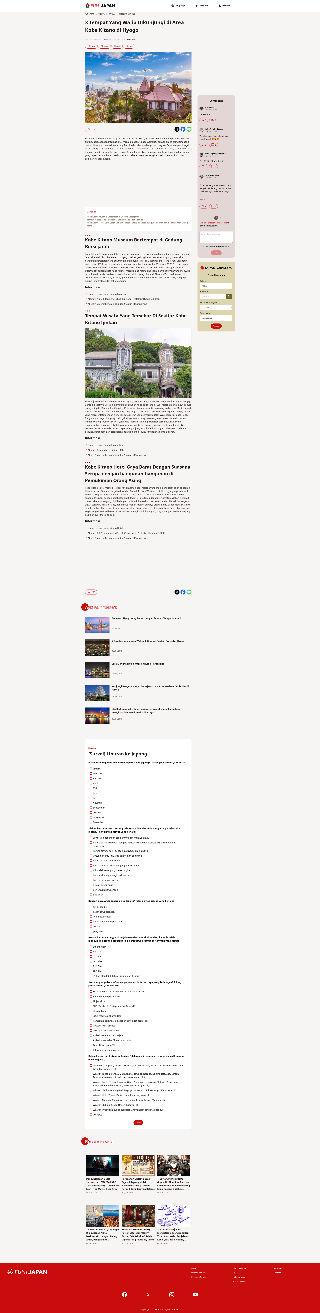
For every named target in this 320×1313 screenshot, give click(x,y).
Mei (95, 788)
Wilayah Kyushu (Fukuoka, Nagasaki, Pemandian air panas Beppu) (128, 1110)
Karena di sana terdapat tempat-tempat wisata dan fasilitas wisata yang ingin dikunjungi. (134, 844)
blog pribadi (99, 1011)
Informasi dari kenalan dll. (107, 1050)
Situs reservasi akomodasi (107, 1016)
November (98, 817)
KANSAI (111, 14)
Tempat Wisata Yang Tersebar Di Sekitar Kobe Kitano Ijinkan (115, 219)
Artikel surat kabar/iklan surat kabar (112, 1040)
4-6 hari (97, 951)
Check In (204, 291)
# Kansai (104, 46)
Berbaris (97, 778)
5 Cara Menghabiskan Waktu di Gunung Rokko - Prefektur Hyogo (148, 641)
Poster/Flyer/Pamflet (104, 1025)
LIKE (93, 129)
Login (202, 222)
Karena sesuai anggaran (105, 880)
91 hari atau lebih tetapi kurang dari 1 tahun (116, 976)
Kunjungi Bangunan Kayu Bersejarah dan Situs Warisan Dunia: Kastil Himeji (150, 688)
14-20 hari (98, 961)
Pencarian (216, 326)
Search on (205, 313)
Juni (95, 793)
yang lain (98, 931)
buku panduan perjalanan (106, 1030)
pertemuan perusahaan (105, 890)
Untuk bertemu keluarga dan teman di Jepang (117, 856)
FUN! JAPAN (89, 14)
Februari (97, 773)
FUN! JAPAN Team (129, 39)
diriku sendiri (100, 907)
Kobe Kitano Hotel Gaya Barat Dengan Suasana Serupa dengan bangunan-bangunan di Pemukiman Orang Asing (137, 224)
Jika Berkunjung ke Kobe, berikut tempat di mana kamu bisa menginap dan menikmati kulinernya (146, 710)
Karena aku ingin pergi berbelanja (111, 875)
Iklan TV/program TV (104, 1045)
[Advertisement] (110, 188)
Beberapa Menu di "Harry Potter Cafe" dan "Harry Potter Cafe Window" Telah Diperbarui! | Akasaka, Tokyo (138, 1234)
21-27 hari (98, 966)
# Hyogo (91, 46)
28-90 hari (98, 971)
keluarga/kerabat (102, 916)
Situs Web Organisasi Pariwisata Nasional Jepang (119, 991)
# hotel (117, 46)
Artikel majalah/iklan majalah (108, 1035)
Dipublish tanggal (92, 39)
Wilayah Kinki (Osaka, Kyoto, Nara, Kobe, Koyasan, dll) (121, 1095)
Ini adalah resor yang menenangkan (112, 870)
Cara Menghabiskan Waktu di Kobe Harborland (138, 664)
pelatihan (98, 895)
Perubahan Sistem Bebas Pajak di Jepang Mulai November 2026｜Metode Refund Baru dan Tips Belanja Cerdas (138, 1184)
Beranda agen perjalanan (106, 996)
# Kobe (128, 46)
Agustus (97, 803)
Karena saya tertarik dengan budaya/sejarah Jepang (120, 851)
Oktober (97, 812)
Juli (94, 798)
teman (96, 926)
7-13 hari (97, 956)
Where (203, 281)
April (95, 783)
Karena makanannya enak (106, 860)
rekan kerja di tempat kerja (107, 921)
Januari (96, 769)
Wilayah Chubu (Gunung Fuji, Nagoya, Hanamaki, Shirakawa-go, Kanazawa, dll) (134, 1090)
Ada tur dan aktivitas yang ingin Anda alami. (116, 865)
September (99, 807)
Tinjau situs (99, 1001)
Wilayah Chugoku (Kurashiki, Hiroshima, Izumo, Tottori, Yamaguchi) (129, 1100)
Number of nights (208, 302)
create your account (217, 222)
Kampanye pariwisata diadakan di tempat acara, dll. (120, 1021)
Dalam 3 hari (99, 947)
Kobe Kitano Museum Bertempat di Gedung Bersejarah (113, 216)
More (202, 199)
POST (216, 253)
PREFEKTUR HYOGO (127, 14)
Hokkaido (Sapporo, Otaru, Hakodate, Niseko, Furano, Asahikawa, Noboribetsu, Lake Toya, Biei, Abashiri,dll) (138, 1067)
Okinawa (97, 1114)
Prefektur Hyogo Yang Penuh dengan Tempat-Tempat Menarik (147, 618)
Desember (98, 822)
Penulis (117, 39)
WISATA (101, 14)
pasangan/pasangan (104, 912)
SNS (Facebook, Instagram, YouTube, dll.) (114, 1006)
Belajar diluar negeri (103, 885)
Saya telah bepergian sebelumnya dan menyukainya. (121, 838)
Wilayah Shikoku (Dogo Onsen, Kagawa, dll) (116, 1105)
